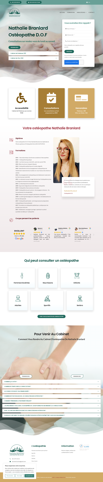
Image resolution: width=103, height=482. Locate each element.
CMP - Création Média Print (58, 477)
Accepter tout (29, 475)
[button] (34, 53)
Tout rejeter (19, 475)
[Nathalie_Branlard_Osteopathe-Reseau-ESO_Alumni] (84, 444)
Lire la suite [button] (37, 241)
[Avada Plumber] (15, 8)
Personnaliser (10, 475)
